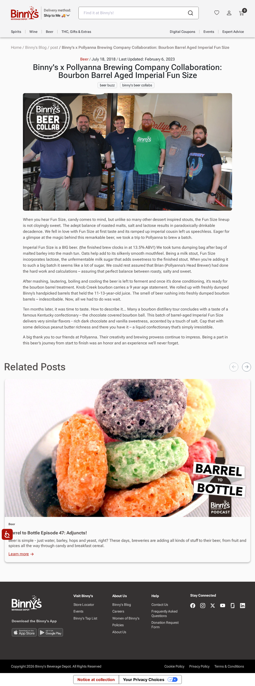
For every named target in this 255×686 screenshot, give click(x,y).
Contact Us (159, 605)
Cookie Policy (174, 666)
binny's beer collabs (137, 85)
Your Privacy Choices (143, 679)
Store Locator (83, 605)
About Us (119, 632)
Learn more (18, 554)
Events (78, 611)
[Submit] (190, 12)
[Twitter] (212, 606)
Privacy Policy (199, 666)
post (54, 47)
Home (16, 47)
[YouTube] (222, 606)
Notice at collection (96, 679)
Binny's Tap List (85, 618)
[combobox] (138, 13)
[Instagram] (202, 606)
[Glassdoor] (232, 606)
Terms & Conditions (229, 666)
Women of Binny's (125, 618)
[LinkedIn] (242, 606)
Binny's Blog (36, 47)
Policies (118, 625)
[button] (57, 13)
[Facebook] (192, 606)
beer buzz (107, 85)
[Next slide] (246, 367)
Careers (118, 611)
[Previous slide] (233, 367)
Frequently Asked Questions (164, 613)
